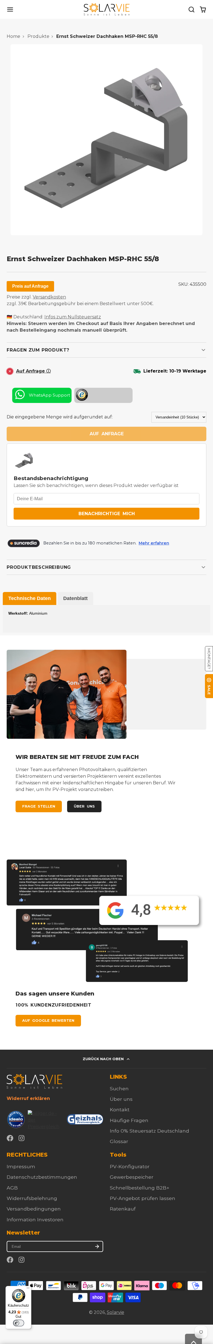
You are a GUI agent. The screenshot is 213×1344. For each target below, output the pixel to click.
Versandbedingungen (34, 1209)
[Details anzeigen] (34, 1081)
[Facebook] (10, 1138)
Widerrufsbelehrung (32, 1198)
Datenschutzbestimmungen (42, 1177)
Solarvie (115, 1312)
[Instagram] (22, 1138)
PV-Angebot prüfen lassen (142, 1198)
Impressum (21, 1166)
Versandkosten (49, 297)
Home (13, 36)
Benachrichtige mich (106, 513)
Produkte (38, 36)
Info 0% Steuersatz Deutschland (149, 1131)
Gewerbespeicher (131, 1177)
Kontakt (120, 1109)
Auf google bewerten (48, 1020)
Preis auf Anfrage (30, 286)
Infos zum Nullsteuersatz (72, 316)
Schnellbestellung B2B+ (139, 1188)
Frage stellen (38, 806)
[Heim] (107, 9)
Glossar (119, 1141)
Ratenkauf (123, 1209)
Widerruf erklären (28, 1098)
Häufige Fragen (129, 1120)
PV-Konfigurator (129, 1166)
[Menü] (28, 1289)
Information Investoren (35, 1219)
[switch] (18, 1323)
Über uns (84, 806)
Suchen (119, 1088)
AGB (12, 1188)
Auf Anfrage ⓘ (33, 371)
